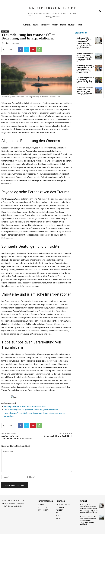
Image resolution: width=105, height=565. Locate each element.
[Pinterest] (33, 49)
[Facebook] (20, 49)
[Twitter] (26, 49)
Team (7, 43)
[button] (100, 11)
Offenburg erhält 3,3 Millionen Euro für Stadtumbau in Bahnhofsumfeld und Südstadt (85, 69)
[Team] (3, 43)
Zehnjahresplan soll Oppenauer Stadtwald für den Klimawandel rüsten (85, 80)
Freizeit (5, 31)
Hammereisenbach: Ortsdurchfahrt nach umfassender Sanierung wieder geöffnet (85, 57)
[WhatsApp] (39, 49)
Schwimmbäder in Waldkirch (58, 436)
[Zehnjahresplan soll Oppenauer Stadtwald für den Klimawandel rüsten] (98, 80)
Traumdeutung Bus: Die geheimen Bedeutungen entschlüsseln (31, 409)
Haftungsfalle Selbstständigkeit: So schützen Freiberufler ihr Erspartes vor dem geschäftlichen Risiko (84, 43)
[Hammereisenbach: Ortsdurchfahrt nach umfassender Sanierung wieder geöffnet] (98, 56)
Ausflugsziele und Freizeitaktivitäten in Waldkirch (25, 406)
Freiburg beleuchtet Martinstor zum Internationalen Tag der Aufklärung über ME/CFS (85, 91)
